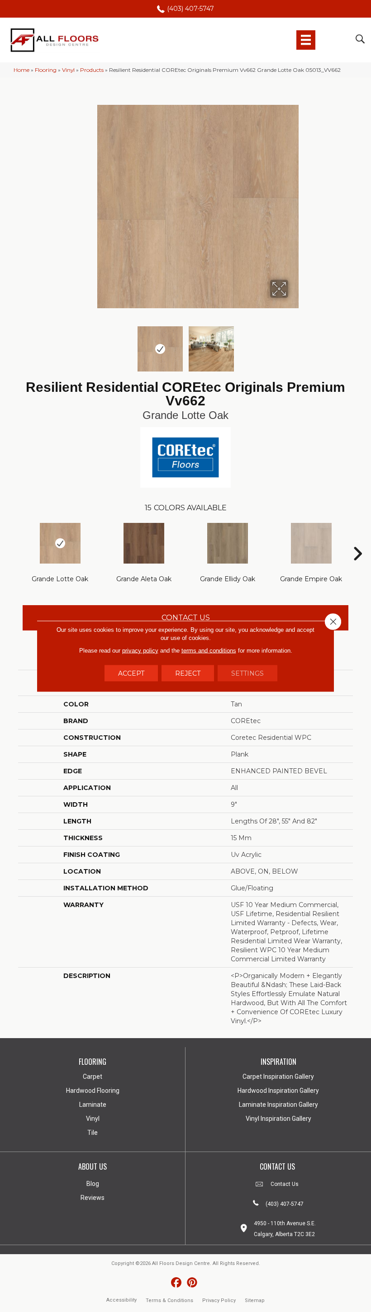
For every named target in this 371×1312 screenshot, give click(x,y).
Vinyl (68, 69)
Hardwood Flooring (92, 1090)
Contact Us (186, 617)
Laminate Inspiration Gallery (278, 1104)
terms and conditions (208, 650)
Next (294, 344)
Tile (92, 1132)
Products (92, 69)
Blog (92, 1183)
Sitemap (255, 1300)
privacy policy (140, 650)
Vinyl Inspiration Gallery (278, 1118)
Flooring (46, 69)
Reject (187, 673)
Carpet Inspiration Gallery (278, 1076)
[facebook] (176, 1282)
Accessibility (121, 1300)
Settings (247, 673)
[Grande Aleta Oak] (144, 543)
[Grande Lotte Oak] (60, 543)
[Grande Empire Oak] (311, 543)
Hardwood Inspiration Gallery (278, 1090)
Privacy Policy (219, 1300)
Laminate (92, 1104)
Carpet (92, 1076)
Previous (76, 344)
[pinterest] (192, 1282)
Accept (131, 673)
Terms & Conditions (169, 1300)
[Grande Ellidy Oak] (227, 543)
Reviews (93, 1197)
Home (21, 69)
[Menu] (305, 39)
